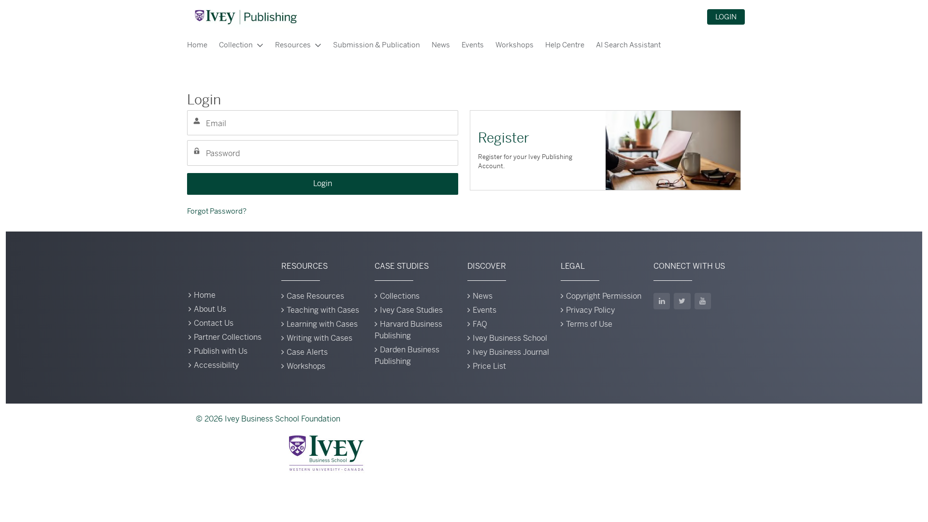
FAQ (480, 324)
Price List (489, 366)
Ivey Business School (510, 338)
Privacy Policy (590, 310)
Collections (400, 296)
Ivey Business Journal (511, 352)
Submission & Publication (376, 44)
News (441, 44)
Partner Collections (227, 337)
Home (197, 44)
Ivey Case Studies (411, 310)
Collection (236, 44)
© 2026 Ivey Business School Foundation (268, 419)
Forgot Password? (216, 211)
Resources (293, 44)
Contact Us (213, 323)
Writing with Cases (319, 338)
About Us (210, 309)
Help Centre (564, 44)
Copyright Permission (603, 296)
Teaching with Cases (323, 310)
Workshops (514, 44)
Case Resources (315, 296)
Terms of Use (589, 324)
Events (473, 44)
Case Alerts (307, 352)
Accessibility (216, 365)
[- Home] (245, 17)
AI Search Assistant (628, 44)
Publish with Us (220, 351)
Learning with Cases (322, 324)
